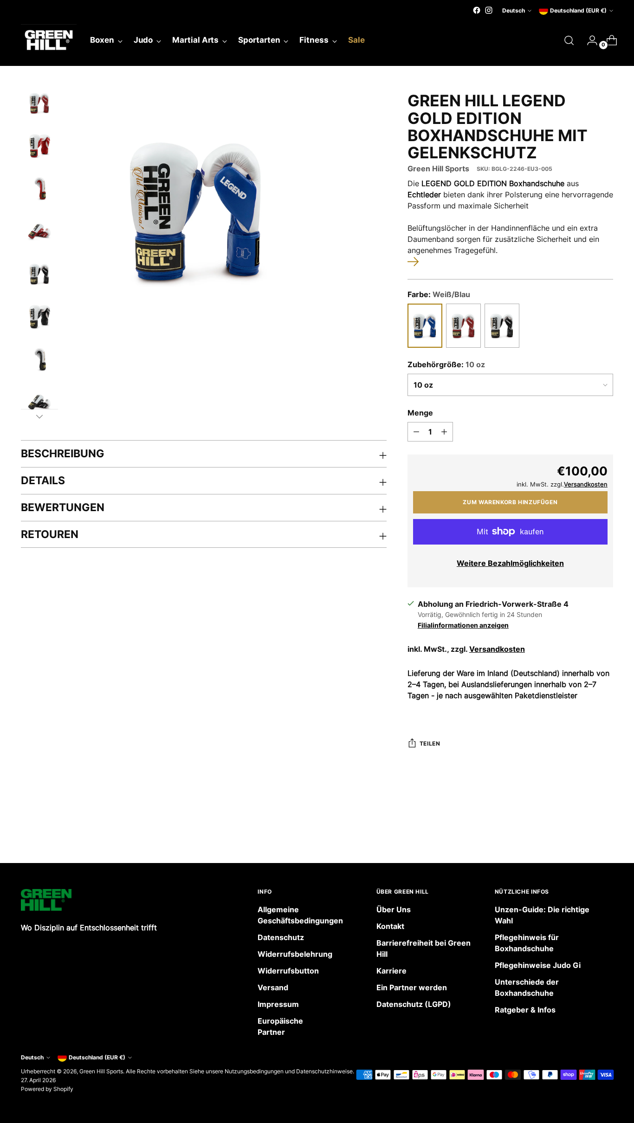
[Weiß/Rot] (463, 326)
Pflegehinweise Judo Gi (538, 965)
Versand (273, 987)
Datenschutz (281, 937)
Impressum (278, 1004)
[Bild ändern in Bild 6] (39, 316)
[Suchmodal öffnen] (569, 40)
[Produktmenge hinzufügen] (444, 431)
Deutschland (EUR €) (578, 10)
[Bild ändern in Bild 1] (39, 103)
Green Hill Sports (438, 168)
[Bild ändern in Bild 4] (39, 231)
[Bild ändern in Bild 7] (39, 359)
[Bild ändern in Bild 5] (39, 273)
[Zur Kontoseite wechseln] (588, 40)
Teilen (430, 743)
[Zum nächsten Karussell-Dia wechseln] (605, 831)
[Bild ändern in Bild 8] (39, 402)
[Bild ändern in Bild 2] (39, 145)
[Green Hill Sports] (49, 40)
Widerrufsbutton (288, 970)
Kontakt (390, 926)
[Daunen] (39, 416)
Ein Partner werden (411, 987)
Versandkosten (497, 649)
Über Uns (393, 909)
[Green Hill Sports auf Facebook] (476, 10)
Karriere (391, 970)
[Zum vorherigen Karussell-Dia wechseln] (584, 831)
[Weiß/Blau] (425, 326)
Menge (420, 412)
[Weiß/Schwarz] (502, 326)
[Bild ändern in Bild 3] (39, 188)
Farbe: (439, 294)
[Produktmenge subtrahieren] (416, 431)
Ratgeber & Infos (525, 1009)
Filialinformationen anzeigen (463, 625)
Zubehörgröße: (446, 364)
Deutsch (513, 10)
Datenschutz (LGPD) (413, 1004)
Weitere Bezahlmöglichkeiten (510, 563)
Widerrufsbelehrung (295, 954)
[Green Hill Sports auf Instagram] (489, 10)
